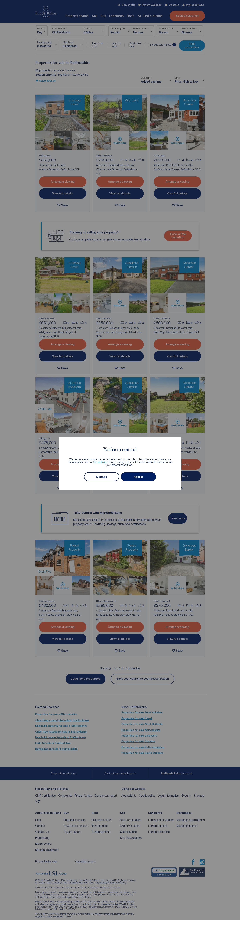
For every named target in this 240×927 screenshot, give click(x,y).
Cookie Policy (100, 462)
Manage (101, 476)
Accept (138, 476)
